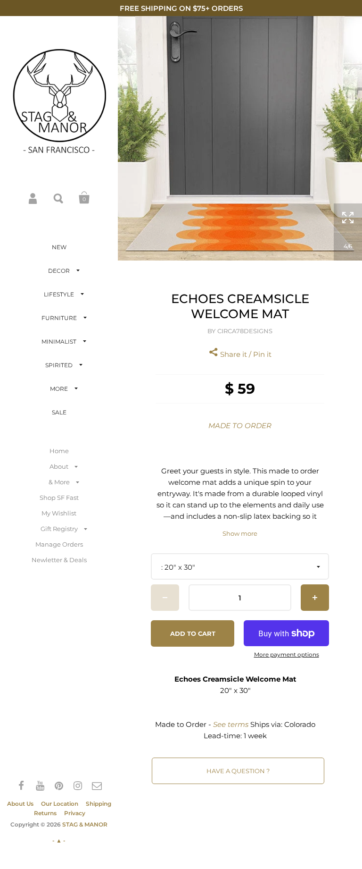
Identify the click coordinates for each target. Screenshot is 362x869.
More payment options (286, 655)
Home (59, 451)
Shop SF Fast (59, 497)
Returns (45, 813)
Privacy (74, 813)
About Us (20, 803)
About (58, 466)
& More (59, 482)
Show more (239, 534)
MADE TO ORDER (240, 425)
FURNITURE (59, 317)
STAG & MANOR (84, 824)
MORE (59, 388)
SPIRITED (59, 365)
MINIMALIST (58, 341)
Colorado (299, 724)
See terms (230, 724)
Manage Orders (59, 544)
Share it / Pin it (245, 354)
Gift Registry (59, 528)
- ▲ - (59, 840)
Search (58, 197)
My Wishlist (58, 513)
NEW (59, 247)
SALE (59, 412)
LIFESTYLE (59, 294)
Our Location (59, 803)
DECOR (59, 270)
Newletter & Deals (59, 560)
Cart (84, 197)
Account (33, 197)
